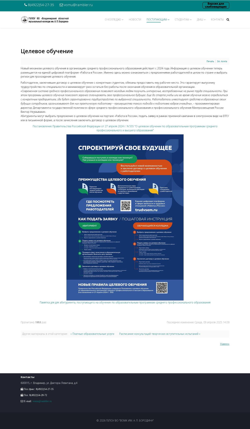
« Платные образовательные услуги (92, 334)
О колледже (113, 19)
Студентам (182, 19)
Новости (135, 19)
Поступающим (157, 19)
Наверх (224, 344)
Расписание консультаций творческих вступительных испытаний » (159, 334)
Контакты (217, 19)
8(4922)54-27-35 (41, 4)
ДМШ (200, 19)
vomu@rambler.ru (78, 4)
